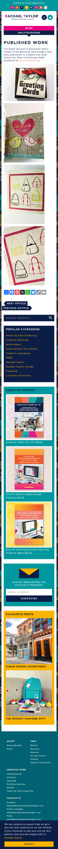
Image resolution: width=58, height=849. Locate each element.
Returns (34, 752)
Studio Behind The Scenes (21, 349)
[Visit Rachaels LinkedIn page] (31, 7)
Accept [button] (29, 844)
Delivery (34, 749)
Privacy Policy (38, 756)
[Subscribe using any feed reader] (45, 7)
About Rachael (14, 745)
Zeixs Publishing (29, 60)
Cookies (34, 759)
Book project (13, 344)
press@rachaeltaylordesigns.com (24, 819)
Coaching (11, 781)
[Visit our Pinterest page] (26, 7)
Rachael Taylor (15, 362)
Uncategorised (29, 32)
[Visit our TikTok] (36, 7)
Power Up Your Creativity (21, 335)
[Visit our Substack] (41, 7)
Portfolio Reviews (16, 784)
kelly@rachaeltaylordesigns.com (24, 812)
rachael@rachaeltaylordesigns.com (25, 806)
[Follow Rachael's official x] (22, 7)
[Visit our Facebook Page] (17, 7)
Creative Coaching (17, 340)
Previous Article (16, 308)
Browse (34, 745)
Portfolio (11, 777)
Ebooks (10, 787)
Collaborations (14, 774)
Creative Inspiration (18, 353)
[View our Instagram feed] (12, 7)
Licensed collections (18, 375)
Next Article (16, 303)
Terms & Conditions (40, 762)
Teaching (11, 371)
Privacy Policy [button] (13, 837)
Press (9, 749)
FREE (9, 357)
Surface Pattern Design (20, 366)
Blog (29, 28)
